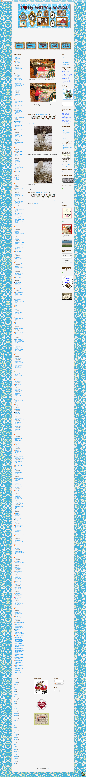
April (15, 689)
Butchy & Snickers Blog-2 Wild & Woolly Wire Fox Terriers (19, 640)
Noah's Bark (17, 602)
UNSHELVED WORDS (19, 151)
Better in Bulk (18, 670)
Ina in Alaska (17, 624)
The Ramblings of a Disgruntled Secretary (19, 552)
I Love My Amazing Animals (18, 214)
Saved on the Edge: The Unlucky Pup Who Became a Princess (19, 85)
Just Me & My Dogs (19, 635)
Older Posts (55, 201)
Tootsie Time (17, 94)
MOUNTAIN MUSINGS (19, 117)
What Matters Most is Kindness (19, 646)
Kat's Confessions (18, 434)
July (14, 701)
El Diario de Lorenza (19, 328)
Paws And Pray (18, 587)
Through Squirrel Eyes (19, 622)
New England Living (18, 660)
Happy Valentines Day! (19, 106)
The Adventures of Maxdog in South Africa (18, 347)
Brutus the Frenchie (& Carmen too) (19, 536)
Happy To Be (17, 409)
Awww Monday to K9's (19, 58)
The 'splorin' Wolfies (19, 129)
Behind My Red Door (19, 105)
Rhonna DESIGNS (18, 266)
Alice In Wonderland (19, 648)
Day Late (17, 118)
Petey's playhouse (18, 502)
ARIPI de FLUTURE (19, 571)
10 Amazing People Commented (41, 192)
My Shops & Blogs (66, 62)
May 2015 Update (18, 289)
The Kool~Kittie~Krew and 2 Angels (19, 658)
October (15, 686)
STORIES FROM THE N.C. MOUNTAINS (19, 100)
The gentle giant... (66, 130)
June (15, 703)
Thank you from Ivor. (19, 79)
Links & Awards (66, 64)
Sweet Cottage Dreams (18, 300)
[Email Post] (49, 114)
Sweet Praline (18, 262)
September (16, 682)
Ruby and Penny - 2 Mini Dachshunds (19, 340)
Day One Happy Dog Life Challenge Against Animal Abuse (19, 202)
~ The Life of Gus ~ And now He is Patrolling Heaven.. (18, 374)
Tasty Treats (17, 385)
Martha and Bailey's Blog (19, 666)
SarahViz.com (17, 134)
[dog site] (67, 199)
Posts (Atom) (35, 203)
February (15, 694)
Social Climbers (18, 257)
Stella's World (17, 567)
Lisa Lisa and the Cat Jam (19, 462)
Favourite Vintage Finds (18, 439)
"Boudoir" (17, 179)
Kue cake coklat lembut (19, 355)
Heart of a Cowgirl (18, 312)
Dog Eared (17, 412)
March (15, 693)
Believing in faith (18, 581)
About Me (65, 60)
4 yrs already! (17, 491)
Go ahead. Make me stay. (19, 545)
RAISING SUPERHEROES (18, 485)
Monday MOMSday (18, 64)
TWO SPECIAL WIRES (19, 188)
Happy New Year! (18, 148)
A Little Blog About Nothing (19, 293)
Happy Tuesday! (18, 216)
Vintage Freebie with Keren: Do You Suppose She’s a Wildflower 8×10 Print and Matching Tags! (19, 365)
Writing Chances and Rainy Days (19, 226)
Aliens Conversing (18, 594)
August (15, 681)
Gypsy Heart (17, 194)
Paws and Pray (66, 145)
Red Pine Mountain (19, 121)
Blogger (48, 768)
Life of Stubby (18, 612)
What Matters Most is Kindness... (19, 220)
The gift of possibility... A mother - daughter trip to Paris (19, 167)
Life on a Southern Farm (19, 655)
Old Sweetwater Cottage (18, 306)
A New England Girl (18, 637)
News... (16, 553)
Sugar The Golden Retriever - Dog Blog (19, 627)
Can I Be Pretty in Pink (18, 323)
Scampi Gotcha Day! (19, 609)
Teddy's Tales (17, 429)
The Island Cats (18, 67)
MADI (16, 57)
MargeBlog (17, 160)
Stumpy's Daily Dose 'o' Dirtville (19, 243)
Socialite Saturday (18, 258)
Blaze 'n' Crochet (18, 154)
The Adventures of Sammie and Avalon (18, 208)
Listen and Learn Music (18, 630)
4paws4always (17, 540)
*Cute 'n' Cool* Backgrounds (18, 520)
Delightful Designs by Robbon (19, 457)
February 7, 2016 (18, 239)
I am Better (17, 325)
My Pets (64, 59)
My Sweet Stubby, (18, 613)
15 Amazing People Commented (41, 114)
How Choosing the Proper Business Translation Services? (19, 497)
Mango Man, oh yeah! (19, 503)
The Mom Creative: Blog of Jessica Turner (19, 633)
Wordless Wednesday (19, 279)
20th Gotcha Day (18, 263)
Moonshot (17, 91)
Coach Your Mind (18, 472)
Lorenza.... (17, 329)
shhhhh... (64, 138)
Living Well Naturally (19, 668)
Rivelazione (17, 435)
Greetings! (17, 447)
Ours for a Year (18, 399)
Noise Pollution (18, 228)
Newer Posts (30, 201)
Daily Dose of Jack (18, 238)
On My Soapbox (18, 161)
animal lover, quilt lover (19, 288)
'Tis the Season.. (18, 95)
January (15, 696)
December (16, 713)
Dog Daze (17, 450)
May (15, 687)
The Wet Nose (18, 404)
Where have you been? (19, 458)
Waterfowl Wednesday (19, 395)
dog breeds (68, 201)
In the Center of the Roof (19, 507)
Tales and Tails (18, 597)
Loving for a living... (18, 422)
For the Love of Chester (18, 394)
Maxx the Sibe (18, 358)
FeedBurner (69, 262)
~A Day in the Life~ (19, 495)
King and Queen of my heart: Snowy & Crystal (19, 445)
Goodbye (17, 406)
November (16, 715)
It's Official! (17, 598)
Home (43, 201)
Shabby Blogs (18, 361)
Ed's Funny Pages (18, 418)
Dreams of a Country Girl (19, 333)
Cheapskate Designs (19, 557)
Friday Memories (18, 568)
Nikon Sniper (17, 90)
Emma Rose (17, 147)
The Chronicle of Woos (19, 73)
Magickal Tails (18, 608)
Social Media (17, 143)
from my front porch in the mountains (19, 372)
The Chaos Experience (19, 616)
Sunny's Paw (17, 561)
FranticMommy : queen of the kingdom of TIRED (19, 651)
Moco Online (17, 593)
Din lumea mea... (18, 83)
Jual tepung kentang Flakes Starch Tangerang (19, 112)
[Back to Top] (83, 774)
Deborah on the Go (19, 478)
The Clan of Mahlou (19, 251)
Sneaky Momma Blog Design (19, 466)
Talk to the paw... (18, 379)
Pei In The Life (18, 171)
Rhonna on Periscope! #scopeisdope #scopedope (19, 269)
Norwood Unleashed (19, 200)
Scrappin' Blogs (18, 110)
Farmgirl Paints (18, 164)
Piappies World (18, 277)
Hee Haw (31, 123)
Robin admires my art (19, 541)
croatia (16, 572)
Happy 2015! (17, 313)
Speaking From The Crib (18, 663)
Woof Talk (17, 490)
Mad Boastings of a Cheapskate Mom (19, 526)
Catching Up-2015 (18, 274)
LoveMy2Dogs (18, 389)
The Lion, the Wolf (18, 131)
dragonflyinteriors (18, 576)
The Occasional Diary (19, 354)
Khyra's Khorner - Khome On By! (18, 62)
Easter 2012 (17, 537)
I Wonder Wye (18, 384)
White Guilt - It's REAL (19, 419)
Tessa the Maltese (18, 643)
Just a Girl (17, 513)
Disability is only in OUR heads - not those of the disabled (19, 425)
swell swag (17, 317)
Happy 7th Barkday (18, 430)
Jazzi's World (17, 183)
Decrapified (17, 558)
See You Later (18, 440)
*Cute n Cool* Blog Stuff (18, 178)
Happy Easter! (32, 56)
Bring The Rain (18, 672)
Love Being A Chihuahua (17, 232)
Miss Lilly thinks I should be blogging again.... (66, 134)
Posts (57, 681)
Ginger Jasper (18, 78)
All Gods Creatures (18, 273)
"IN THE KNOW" (18, 282)
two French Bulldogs (19, 142)
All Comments (58, 683)
